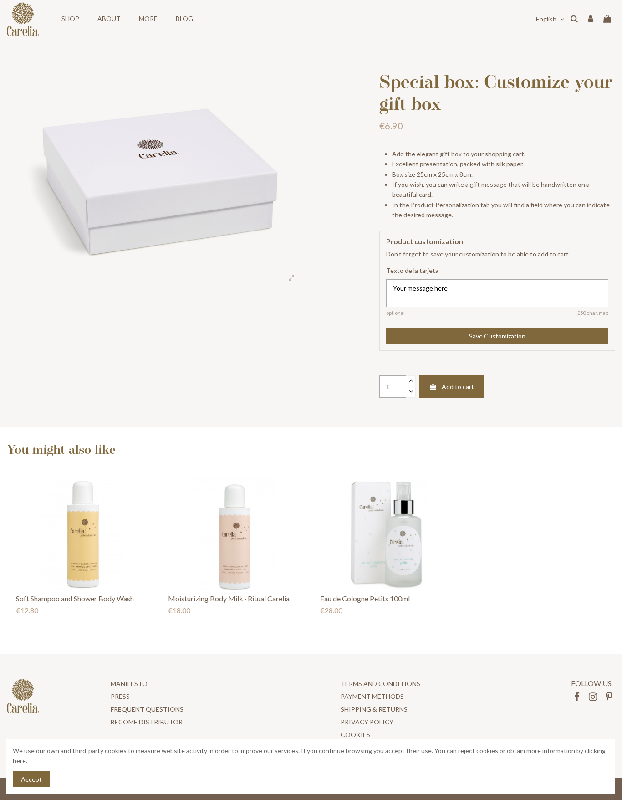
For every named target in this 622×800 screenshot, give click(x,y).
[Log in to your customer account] (591, 19)
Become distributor (147, 722)
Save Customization (497, 336)
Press (120, 696)
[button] (70, 19)
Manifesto (129, 683)
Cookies (355, 734)
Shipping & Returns (374, 709)
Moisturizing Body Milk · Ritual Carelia (229, 598)
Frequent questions (147, 709)
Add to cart (458, 386)
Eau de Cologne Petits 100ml (365, 598)
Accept (31, 779)
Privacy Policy (367, 722)
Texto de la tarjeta (412, 270)
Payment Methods (372, 696)
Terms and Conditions (380, 683)
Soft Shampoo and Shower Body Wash (75, 598)
